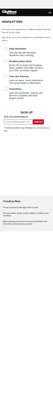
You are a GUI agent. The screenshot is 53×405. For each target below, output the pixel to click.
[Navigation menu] (50, 12)
